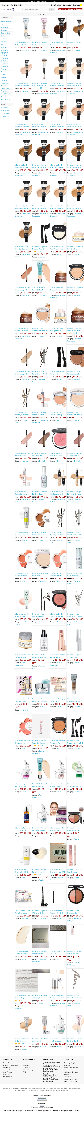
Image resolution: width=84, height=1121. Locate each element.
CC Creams (4, 56)
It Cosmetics (5, 111)
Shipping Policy (8, 1067)
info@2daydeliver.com (71, 1072)
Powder (3, 72)
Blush (2, 45)
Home (4, 5)
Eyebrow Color (5, 33)
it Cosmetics (5, 116)
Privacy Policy (7, 1063)
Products (59, 1047)
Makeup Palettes (6, 21)
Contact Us (67, 5)
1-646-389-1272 (74, 1067)
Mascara (3, 42)
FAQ (15, 5)
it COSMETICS (5, 113)
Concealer (4, 30)
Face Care (4, 91)
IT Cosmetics (5, 108)
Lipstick (3, 75)
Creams (3, 78)
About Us (10, 5)
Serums (3, 97)
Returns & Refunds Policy (11, 1065)
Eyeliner (3, 36)
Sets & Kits (4, 27)
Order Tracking (56, 5)
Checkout (76, 5)
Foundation (4, 64)
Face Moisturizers (6, 94)
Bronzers (4, 48)
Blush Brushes (5, 100)
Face (2, 24)
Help (20, 5)
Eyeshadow (4, 39)
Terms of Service (8, 1070)
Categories (42, 918)
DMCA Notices (7, 1077)
